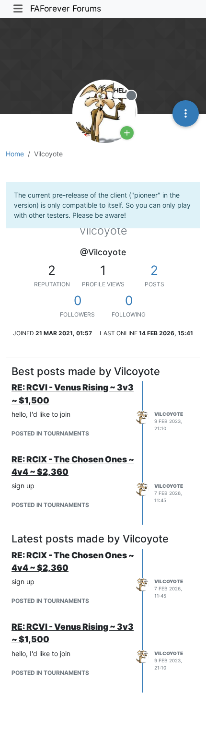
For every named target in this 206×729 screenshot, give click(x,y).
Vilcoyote (168, 414)
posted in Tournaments (50, 433)
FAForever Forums (65, 8)
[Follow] (127, 133)
